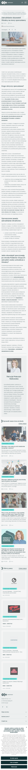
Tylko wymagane (14, 762)
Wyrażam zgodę (14, 758)
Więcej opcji (14, 766)
